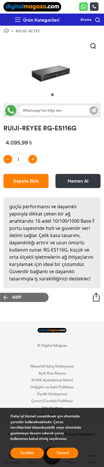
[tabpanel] (52, 71)
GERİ (16, 297)
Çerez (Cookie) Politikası (52, 401)
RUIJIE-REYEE (28, 31)
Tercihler (27, 452)
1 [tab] (52, 94)
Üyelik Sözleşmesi (52, 394)
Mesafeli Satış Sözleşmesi (52, 366)
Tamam (62, 452)
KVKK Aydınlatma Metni (52, 380)
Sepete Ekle (26, 181)
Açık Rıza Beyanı (52, 373)
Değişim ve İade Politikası (52, 387)
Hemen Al (78, 181)
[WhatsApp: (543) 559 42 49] (84, 6)
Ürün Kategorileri (41, 20)
